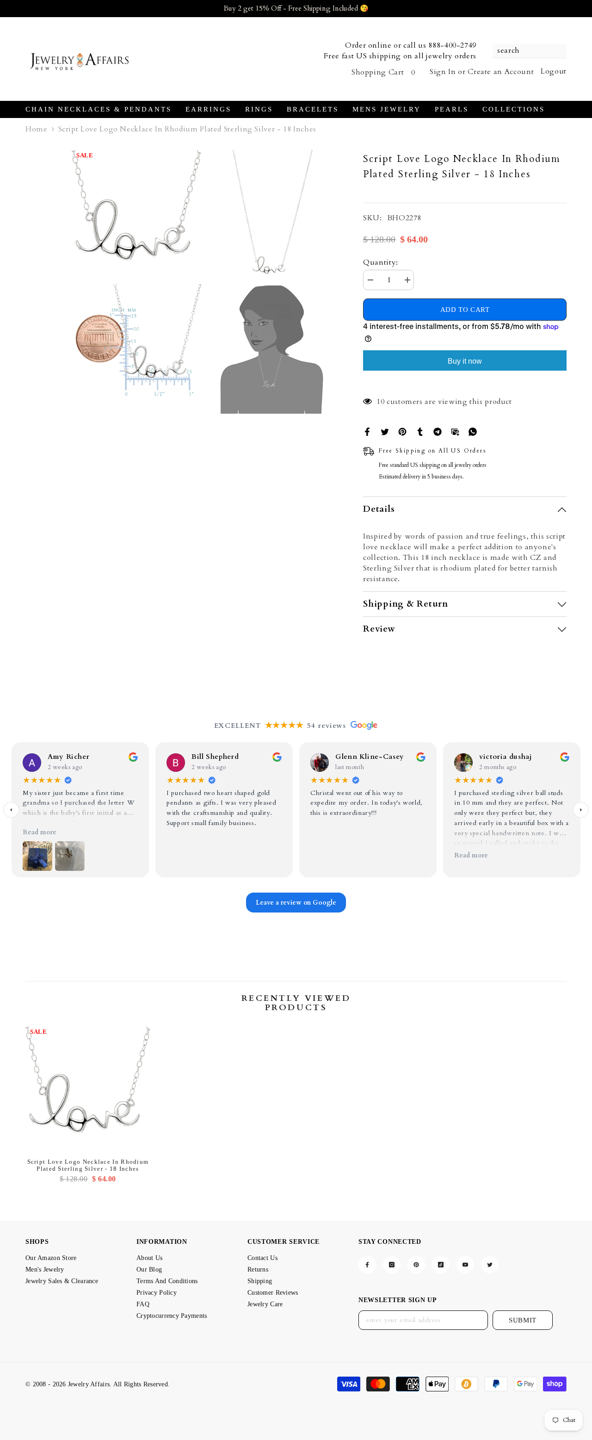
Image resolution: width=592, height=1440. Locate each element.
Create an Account (501, 72)
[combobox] (525, 51)
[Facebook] (367, 431)
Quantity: (380, 262)
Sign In (443, 72)
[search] (530, 51)
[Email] (455, 431)
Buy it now (465, 361)
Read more (39, 832)
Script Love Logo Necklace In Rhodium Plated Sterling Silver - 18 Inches (88, 1165)
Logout (554, 71)
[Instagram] (392, 1264)
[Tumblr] (420, 431)
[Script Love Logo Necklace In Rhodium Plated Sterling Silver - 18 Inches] (87, 1088)
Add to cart (465, 310)
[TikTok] (441, 1264)
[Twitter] (385, 431)
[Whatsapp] (473, 431)
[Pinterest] (402, 431)
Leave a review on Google (296, 902)
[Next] (581, 810)
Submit (522, 1320)
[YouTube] (465, 1264)
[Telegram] (437, 431)
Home (36, 129)
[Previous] (11, 810)
